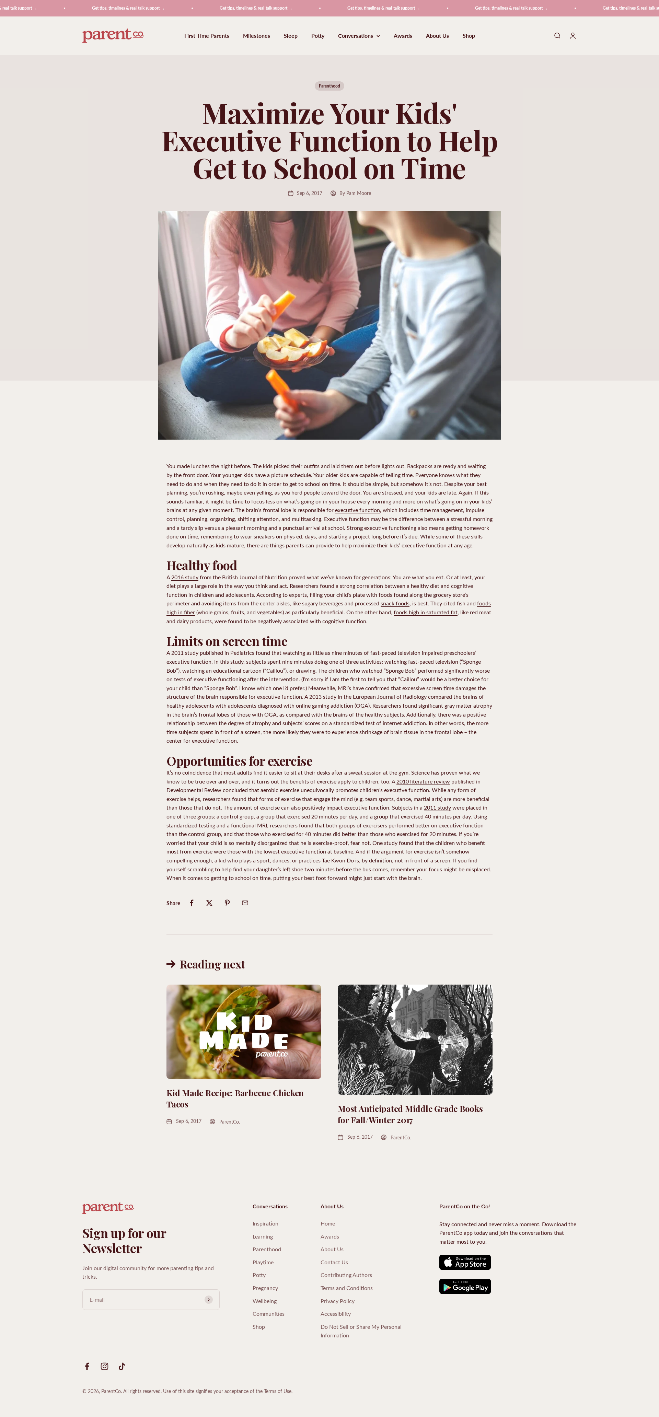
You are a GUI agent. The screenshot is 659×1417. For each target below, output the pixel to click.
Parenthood (329, 86)
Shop (469, 36)
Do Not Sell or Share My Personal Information (361, 1331)
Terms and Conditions (347, 1287)
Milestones (256, 36)
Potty (317, 36)
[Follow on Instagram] (104, 1366)
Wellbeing (265, 1300)
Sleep (291, 36)
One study (384, 842)
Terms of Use (277, 1391)
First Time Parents (206, 36)
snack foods (395, 603)
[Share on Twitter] (209, 903)
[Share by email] (245, 903)
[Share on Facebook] (191, 903)
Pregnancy (265, 1287)
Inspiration (265, 1223)
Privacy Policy (338, 1300)
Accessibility (336, 1313)
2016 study (184, 577)
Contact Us (334, 1262)
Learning (263, 1236)
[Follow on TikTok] (122, 1366)
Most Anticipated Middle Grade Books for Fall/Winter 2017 (410, 1114)
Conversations (355, 36)
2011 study (184, 652)
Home (328, 1223)
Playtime (263, 1262)
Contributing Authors (346, 1274)
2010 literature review (423, 781)
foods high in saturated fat (426, 612)
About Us (437, 36)
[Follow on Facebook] (87, 1366)
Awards (403, 36)
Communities (269, 1313)
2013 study (322, 696)
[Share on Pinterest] (227, 903)
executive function (357, 509)
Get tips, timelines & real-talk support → (96, 8)
